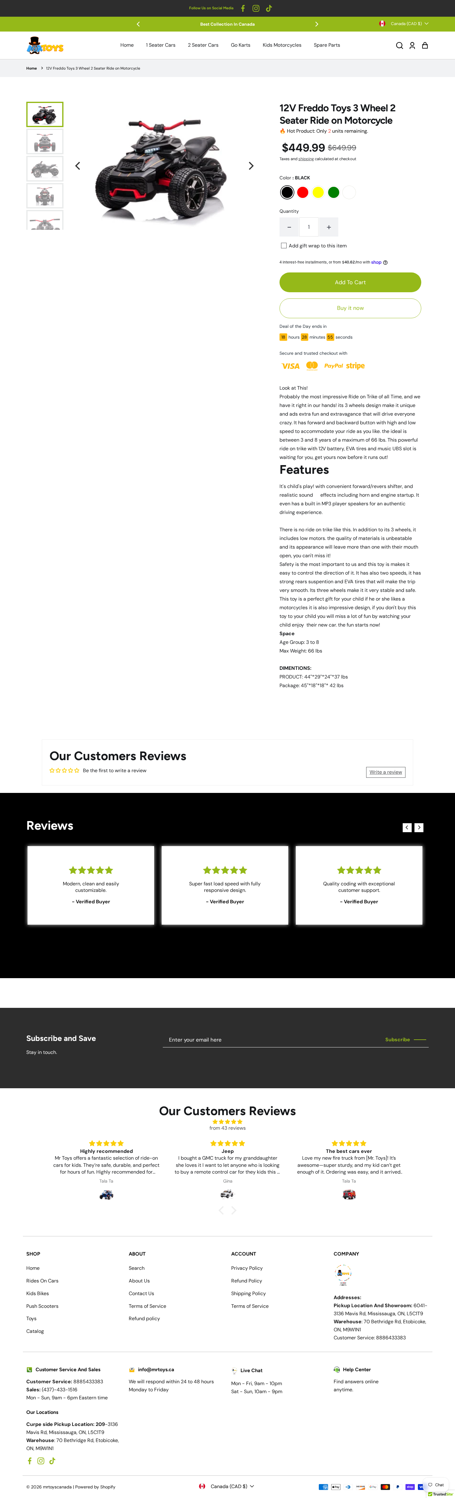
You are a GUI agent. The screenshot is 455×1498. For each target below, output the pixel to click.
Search (137, 1268)
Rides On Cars (42, 1281)
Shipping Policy (248, 1293)
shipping (306, 158)
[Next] (316, 24)
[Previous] (138, 24)
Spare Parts (327, 45)
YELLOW (318, 192)
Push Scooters (42, 1306)
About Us (139, 1281)
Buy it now (350, 308)
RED (302, 192)
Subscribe (397, 1039)
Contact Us (141, 1293)
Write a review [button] (386, 772)
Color (295, 178)
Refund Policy (246, 1281)
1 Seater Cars (161, 45)
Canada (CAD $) (406, 23)
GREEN (333, 192)
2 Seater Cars (203, 45)
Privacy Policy (247, 1268)
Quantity (289, 211)
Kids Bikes (37, 1293)
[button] (399, 45)
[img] (228, 1122)
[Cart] (425, 45)
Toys (31, 1318)
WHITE (349, 192)
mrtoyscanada (57, 1487)
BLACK (287, 192)
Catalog (35, 1331)
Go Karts (240, 45)
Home (127, 45)
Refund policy (144, 1318)
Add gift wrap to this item (318, 246)
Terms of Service (147, 1306)
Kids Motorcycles (282, 45)
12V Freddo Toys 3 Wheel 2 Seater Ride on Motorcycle (93, 68)
